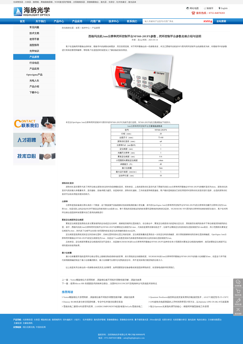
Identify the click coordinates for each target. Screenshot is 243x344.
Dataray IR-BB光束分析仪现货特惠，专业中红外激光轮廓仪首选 (93, 302)
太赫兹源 (18, 323)
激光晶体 (192, 320)
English (224, 8)
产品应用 (77, 21)
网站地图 (194, 8)
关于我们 (41, 21)
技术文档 (34, 33)
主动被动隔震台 (215, 320)
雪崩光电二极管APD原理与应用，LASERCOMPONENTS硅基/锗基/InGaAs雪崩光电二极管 (101, 307)
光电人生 (34, 80)
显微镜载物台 (113, 320)
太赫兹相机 (28, 323)
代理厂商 (95, 21)
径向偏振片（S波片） (72, 320)
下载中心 (34, 92)
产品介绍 (34, 86)
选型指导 (34, 45)
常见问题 (34, 27)
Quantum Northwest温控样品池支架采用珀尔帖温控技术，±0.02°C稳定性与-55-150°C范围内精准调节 (188, 297)
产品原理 (34, 57)
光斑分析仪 (167, 320)
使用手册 (34, 39)
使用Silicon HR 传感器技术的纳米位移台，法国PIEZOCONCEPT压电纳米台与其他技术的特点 (113, 283)
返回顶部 (238, 314)
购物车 (210, 8)
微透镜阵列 (57, 320)
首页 (22, 21)
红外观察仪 (88, 320)
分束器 (37, 320)
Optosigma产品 (34, 74)
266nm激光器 (155, 320)
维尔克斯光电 (29, 327)
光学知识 (34, 51)
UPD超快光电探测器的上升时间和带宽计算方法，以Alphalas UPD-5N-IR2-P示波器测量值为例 (188, 302)
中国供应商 (41, 327)
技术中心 (114, 21)
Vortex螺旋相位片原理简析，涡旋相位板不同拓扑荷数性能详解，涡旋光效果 (105, 280)
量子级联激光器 (141, 320)
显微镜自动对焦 (126, 320)
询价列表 (238, 295)
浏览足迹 (238, 304)
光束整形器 (28, 320)
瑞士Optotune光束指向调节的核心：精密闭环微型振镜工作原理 (179, 306)
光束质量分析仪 (180, 320)
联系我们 (132, 21)
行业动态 (34, 62)
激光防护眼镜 (100, 320)
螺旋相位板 (46, 320)
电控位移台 (202, 320)
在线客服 (238, 286)
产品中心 (59, 21)
